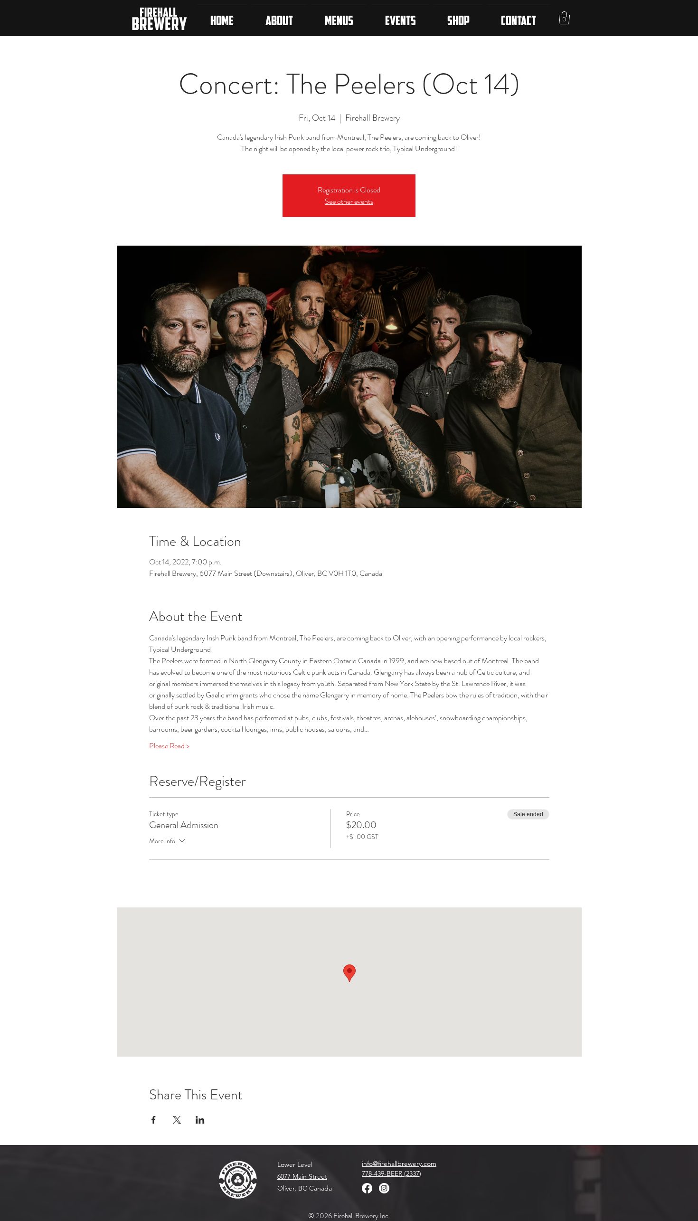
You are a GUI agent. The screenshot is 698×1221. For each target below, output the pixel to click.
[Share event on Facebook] (153, 1120)
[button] (564, 17)
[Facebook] (367, 1188)
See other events (349, 201)
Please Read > (169, 746)
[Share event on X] (176, 1120)
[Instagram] (384, 1188)
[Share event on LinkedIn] (200, 1120)
